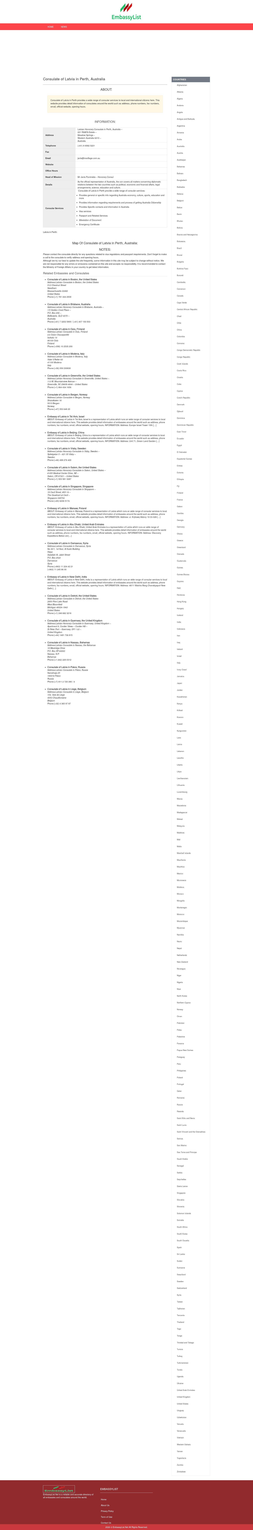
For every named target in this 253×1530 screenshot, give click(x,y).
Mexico (180, 873)
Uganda (180, 1376)
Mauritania (181, 859)
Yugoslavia (181, 1458)
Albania (180, 91)
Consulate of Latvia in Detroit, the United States (71, 595)
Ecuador (180, 438)
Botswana (181, 241)
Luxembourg (182, 791)
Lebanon (180, 751)
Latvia (179, 744)
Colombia (181, 336)
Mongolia (180, 900)
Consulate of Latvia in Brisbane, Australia (68, 304)
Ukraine (180, 1383)
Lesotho (180, 757)
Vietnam (180, 1437)
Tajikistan (181, 1308)
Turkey (180, 1356)
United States (182, 1403)
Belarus (180, 193)
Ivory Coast (182, 669)
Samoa (180, 1138)
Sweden (180, 1281)
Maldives (180, 832)
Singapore (181, 1192)
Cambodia (181, 282)
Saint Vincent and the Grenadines (191, 1131)
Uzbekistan (181, 1417)
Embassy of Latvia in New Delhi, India (67, 576)
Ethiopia (180, 479)
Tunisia (180, 1349)
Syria (179, 1295)
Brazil (179, 248)
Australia (180, 146)
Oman (179, 1016)
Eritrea (179, 465)
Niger (179, 975)
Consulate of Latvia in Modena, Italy (65, 353)
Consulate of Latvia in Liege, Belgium (66, 689)
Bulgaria (180, 261)
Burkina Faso (182, 268)
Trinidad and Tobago (185, 1342)
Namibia (180, 934)
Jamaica (180, 676)
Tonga (179, 1335)
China (179, 329)
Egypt (179, 445)
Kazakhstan (182, 696)
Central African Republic (187, 309)
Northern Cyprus (184, 1002)
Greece (180, 540)
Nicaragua (181, 968)
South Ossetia (183, 1240)
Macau (180, 798)
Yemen (180, 1451)
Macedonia (181, 805)
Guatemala (181, 560)
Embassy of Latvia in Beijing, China (65, 432)
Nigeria (180, 982)
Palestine (181, 1036)
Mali (178, 839)
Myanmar (181, 927)
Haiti (179, 588)
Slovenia (180, 1206)
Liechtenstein (182, 778)
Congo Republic (183, 356)
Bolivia (180, 227)
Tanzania (180, 1315)
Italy (179, 662)
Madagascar (182, 812)
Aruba (179, 139)
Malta (179, 846)
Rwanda (180, 1111)
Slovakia (180, 1199)
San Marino (182, 1145)
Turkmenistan (182, 1362)
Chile (179, 322)
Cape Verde (182, 302)
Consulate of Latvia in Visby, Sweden (66, 448)
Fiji (178, 486)
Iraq (178, 642)
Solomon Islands (184, 1213)
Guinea (180, 567)
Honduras (181, 594)
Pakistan (180, 1023)
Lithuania (180, 785)
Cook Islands (182, 363)
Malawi (180, 819)
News (64, 26)
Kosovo (180, 717)
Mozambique (182, 921)
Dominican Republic (185, 424)
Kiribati (180, 710)
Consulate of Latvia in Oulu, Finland (66, 329)
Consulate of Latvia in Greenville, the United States (73, 375)
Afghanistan (182, 85)
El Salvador (182, 452)
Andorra (180, 105)
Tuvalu (179, 1369)
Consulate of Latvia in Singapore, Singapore (70, 486)
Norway (180, 1009)
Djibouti (180, 411)
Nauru (179, 941)
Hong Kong (181, 601)
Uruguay (180, 1410)
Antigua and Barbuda (186, 119)
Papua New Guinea (185, 1050)
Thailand (180, 1322)
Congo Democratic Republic (188, 350)
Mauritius (181, 866)
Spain (179, 1247)
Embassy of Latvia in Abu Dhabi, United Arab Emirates (75, 524)
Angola (180, 112)
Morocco (180, 914)
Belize (179, 207)
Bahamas (181, 166)
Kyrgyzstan (181, 730)
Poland (180, 1077)
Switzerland (182, 1288)
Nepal (179, 948)
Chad (179, 316)
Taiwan (180, 1301)
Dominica (181, 418)
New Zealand (182, 961)
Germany (181, 526)
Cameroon (181, 288)
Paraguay (181, 1057)
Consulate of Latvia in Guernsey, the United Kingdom (74, 620)
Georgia (180, 520)
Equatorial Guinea (184, 458)
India (179, 622)
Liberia (179, 764)
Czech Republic (183, 397)
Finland (180, 492)
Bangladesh (182, 180)
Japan (179, 683)
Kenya (179, 703)
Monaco (180, 893)
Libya (179, 771)
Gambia (180, 513)
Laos (179, 737)
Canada (180, 295)
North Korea (182, 995)
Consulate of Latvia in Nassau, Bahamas (68, 642)
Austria (180, 153)
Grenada (180, 554)
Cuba (179, 384)
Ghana (179, 533)
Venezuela (181, 1430)
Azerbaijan (181, 159)
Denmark (180, 404)
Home (50, 26)
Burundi (180, 275)
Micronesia (181, 880)
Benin (179, 214)
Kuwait (180, 723)
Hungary (180, 608)
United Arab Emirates (186, 1390)
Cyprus (180, 390)
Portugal (180, 1084)
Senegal (180, 1165)
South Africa (182, 1226)
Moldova (180, 887)
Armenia (180, 132)
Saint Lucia (181, 1125)
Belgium (180, 200)
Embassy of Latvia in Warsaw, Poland (66, 508)
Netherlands (182, 955)
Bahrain (180, 173)
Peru (179, 1063)
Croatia (180, 377)
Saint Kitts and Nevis (186, 1118)
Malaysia (180, 825)
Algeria (180, 98)
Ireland (180, 649)
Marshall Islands (184, 853)
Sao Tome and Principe (187, 1152)
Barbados (181, 187)
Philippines (181, 1070)
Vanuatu (180, 1424)
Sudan (179, 1261)
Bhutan (180, 221)
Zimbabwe (181, 1471)
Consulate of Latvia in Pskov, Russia (66, 667)
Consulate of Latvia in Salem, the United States (71, 467)
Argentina (181, 125)
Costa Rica (181, 370)
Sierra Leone (182, 1186)
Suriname (181, 1267)
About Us (105, 1505)
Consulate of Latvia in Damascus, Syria (67, 543)
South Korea (182, 1233)
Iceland (180, 615)
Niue (179, 989)
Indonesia (181, 628)
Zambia (180, 1464)
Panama (180, 1043)
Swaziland (181, 1274)
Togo (179, 1328)
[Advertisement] (126, 52)
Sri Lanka (181, 1254)
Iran (178, 635)
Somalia (180, 1220)
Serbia (179, 1172)
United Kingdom (183, 1396)
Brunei (179, 255)
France (180, 499)
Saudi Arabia (182, 1158)
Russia (180, 1104)
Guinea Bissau (183, 574)
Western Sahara (183, 1444)
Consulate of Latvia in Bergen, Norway (67, 394)
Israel (179, 656)
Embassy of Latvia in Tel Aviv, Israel (65, 416)
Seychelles (181, 1179)
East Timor (181, 431)
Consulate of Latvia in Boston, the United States (72, 279)
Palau (179, 1029)
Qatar (179, 1091)
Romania (180, 1097)
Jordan (180, 690)
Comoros (180, 343)
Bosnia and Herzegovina (187, 234)
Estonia (180, 472)
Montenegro (182, 907)
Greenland (181, 547)
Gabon (179, 506)
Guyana (180, 581)
